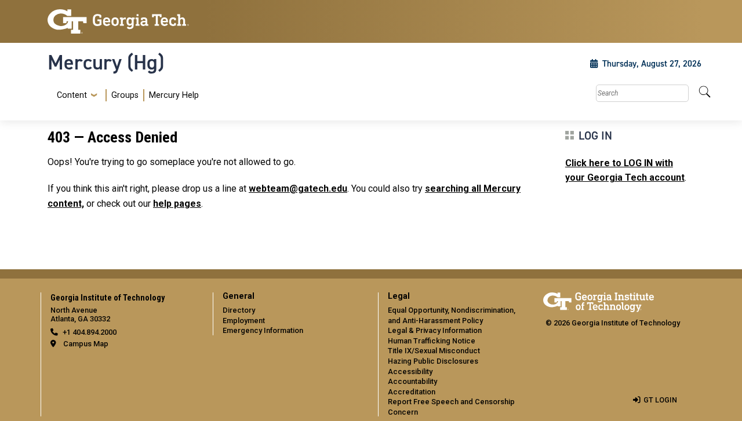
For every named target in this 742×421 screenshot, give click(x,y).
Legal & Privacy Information (435, 330)
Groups (125, 95)
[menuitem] (125, 95)
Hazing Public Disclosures (433, 361)
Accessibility (410, 371)
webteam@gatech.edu (298, 188)
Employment (244, 320)
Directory (239, 310)
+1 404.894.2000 (90, 332)
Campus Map (85, 343)
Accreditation (411, 391)
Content (72, 95)
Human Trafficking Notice (431, 340)
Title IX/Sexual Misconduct (434, 350)
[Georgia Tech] (123, 21)
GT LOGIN (660, 400)
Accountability (412, 381)
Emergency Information (263, 330)
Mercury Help (174, 95)
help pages (177, 203)
